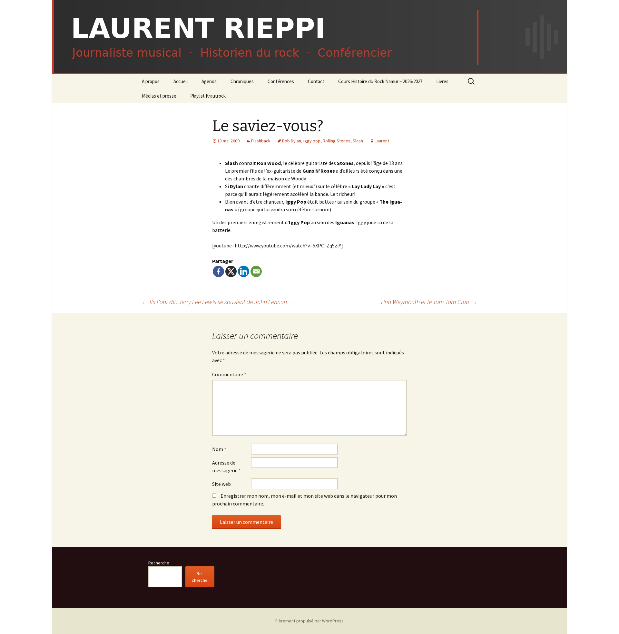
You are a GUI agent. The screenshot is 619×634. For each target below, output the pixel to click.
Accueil (180, 81)
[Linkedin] (243, 271)
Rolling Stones (336, 141)
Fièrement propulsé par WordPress (309, 621)
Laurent (382, 141)
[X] (231, 271)
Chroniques (242, 81)
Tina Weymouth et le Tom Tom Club (428, 302)
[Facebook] (218, 271)
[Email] (256, 271)
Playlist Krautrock (208, 96)
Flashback (260, 141)
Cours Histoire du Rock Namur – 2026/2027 (380, 81)
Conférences (281, 81)
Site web (221, 484)
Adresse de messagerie (226, 466)
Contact (316, 81)
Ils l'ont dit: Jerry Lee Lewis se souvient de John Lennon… (217, 302)
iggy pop (311, 141)
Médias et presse (159, 96)
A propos (151, 81)
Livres (442, 81)
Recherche (158, 563)
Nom (219, 449)
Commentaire (229, 374)
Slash (358, 141)
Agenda (209, 81)
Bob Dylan (291, 141)
